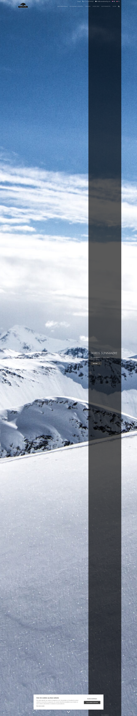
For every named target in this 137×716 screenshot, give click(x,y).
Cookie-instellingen (92, 698)
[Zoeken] (118, 6)
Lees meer (95, 363)
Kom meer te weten (40, 705)
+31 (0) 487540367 (89, 1)
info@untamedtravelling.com (103, 1)
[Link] (23, 5)
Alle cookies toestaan (92, 702)
